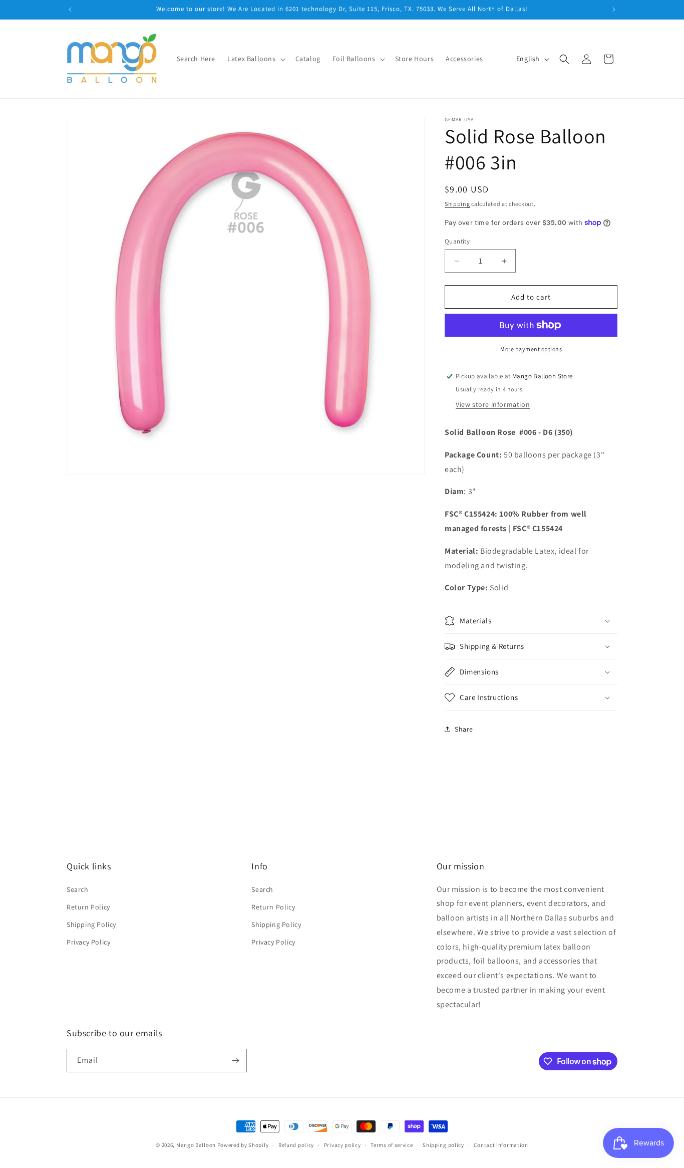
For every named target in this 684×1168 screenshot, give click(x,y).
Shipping (457, 203)
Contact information (501, 1144)
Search (78, 889)
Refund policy (296, 1144)
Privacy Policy (88, 942)
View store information (493, 404)
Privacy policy (342, 1144)
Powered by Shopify (243, 1144)
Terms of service (392, 1144)
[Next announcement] (614, 9)
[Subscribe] (235, 1060)
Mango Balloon (196, 1144)
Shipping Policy (91, 924)
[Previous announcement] (70, 9)
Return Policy (88, 906)
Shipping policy (443, 1144)
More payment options (531, 349)
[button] (255, 58)
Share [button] (464, 729)
